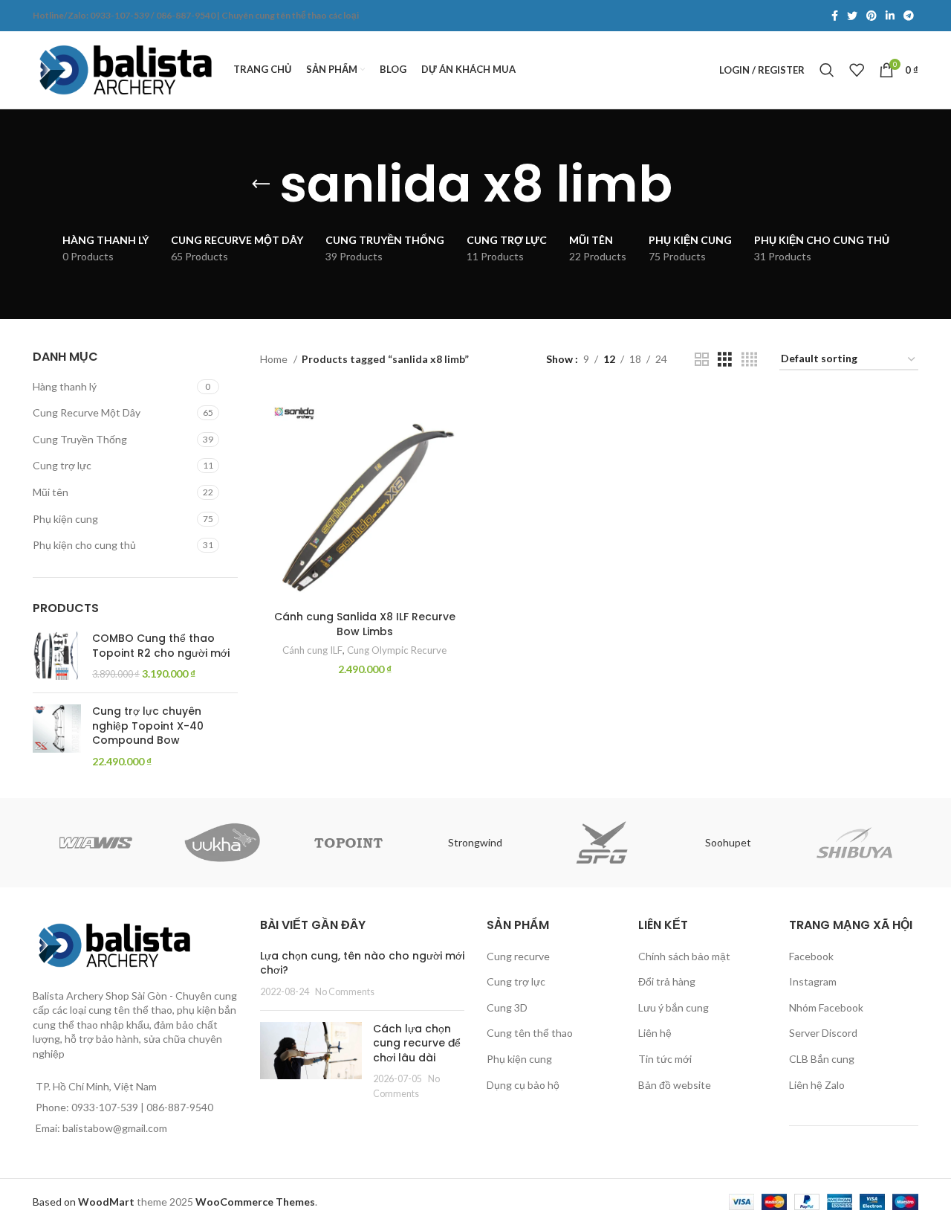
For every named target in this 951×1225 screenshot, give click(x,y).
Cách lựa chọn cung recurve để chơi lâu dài (417, 1043)
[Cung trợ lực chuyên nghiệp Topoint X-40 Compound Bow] (57, 736)
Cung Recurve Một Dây (86, 412)
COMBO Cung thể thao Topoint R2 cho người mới (161, 645)
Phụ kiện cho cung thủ (84, 544)
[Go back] (260, 184)
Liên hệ (655, 1032)
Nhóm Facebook (826, 1007)
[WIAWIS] (96, 843)
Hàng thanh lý (65, 386)
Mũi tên (50, 492)
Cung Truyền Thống (80, 439)
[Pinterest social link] (871, 15)
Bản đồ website (674, 1084)
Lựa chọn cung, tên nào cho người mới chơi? (362, 963)
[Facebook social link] (835, 15)
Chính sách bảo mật (684, 956)
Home (275, 359)
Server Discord (823, 1032)
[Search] (827, 70)
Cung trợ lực (62, 465)
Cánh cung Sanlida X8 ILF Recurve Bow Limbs (364, 624)
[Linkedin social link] (890, 15)
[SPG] (602, 843)
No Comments (344, 991)
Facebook (811, 956)
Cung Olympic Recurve (397, 650)
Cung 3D (507, 1007)
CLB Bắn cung (821, 1058)
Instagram (813, 981)
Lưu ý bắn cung (673, 1007)
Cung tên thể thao (530, 1032)
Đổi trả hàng (666, 981)
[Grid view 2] (702, 359)
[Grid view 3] (725, 359)
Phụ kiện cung (65, 518)
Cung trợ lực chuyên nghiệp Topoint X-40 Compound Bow (148, 725)
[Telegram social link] (908, 15)
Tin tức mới (665, 1058)
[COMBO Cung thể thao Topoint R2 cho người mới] (57, 656)
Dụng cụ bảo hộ (523, 1084)
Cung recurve (518, 956)
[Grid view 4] (749, 359)
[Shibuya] (854, 843)
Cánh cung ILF (312, 650)
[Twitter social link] (852, 15)
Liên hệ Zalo (817, 1084)
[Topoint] (348, 843)
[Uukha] (222, 843)
